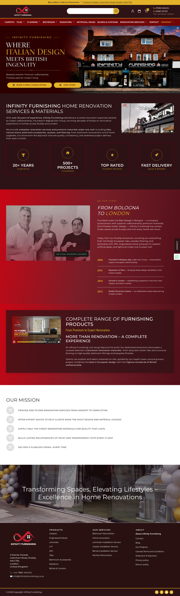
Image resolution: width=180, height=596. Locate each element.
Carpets (9, 22)
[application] (147, 118)
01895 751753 (162, 11)
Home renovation (101, 538)
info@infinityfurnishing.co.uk (28, 576)
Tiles (19, 22)
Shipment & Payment (146, 556)
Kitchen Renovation (102, 555)
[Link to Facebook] (161, 592)
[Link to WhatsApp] (171, 592)
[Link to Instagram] (157, 592)
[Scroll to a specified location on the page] (67, 85)
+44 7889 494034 (22, 572)
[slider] (143, 131)
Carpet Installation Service (105, 546)
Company (166, 22)
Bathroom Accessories (60, 560)
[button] (139, 11)
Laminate (54, 542)
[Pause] (14, 342)
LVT (51, 546)
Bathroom (49, 22)
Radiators (66, 22)
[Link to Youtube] (166, 592)
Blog (138, 543)
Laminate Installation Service (106, 542)
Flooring (32, 22)
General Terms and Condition (150, 551)
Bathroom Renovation (103, 533)
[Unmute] (172, 131)
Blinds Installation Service (105, 551)
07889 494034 (162, 8)
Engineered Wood (58, 538)
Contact (154, 22)
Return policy (142, 564)
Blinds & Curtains (107, 22)
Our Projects (142, 547)
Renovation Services (132, 22)
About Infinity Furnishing (148, 534)
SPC (51, 551)
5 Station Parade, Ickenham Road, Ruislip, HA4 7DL (106, 2)
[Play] (123, 131)
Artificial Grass (86, 22)
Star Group (60, 121)
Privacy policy (142, 560)
